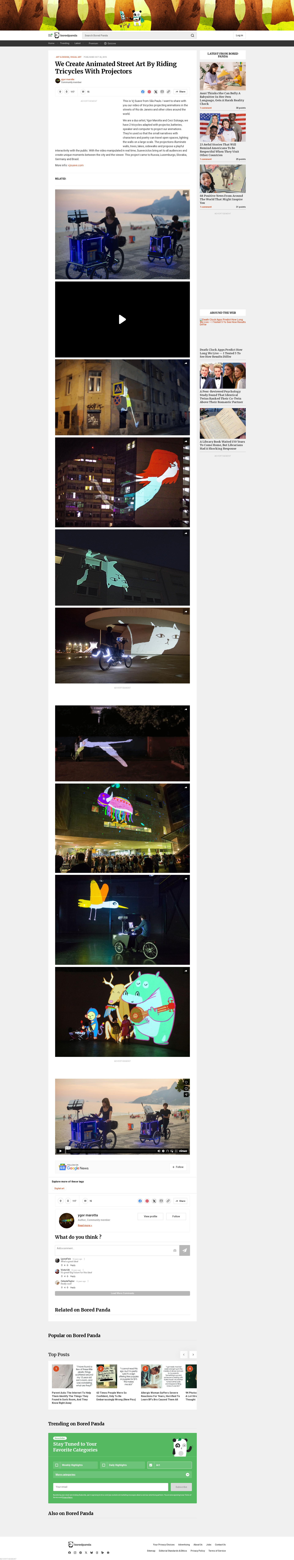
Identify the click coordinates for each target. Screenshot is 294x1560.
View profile (150, 1216)
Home (51, 43)
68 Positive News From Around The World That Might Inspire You (221, 199)
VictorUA (65, 1270)
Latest (78, 43)
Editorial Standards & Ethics (173, 1551)
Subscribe (181, 1487)
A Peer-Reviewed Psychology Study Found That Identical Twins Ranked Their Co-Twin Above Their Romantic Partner (221, 397)
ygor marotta (67, 79)
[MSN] (102, 1552)
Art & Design (62, 57)
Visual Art (75, 57)
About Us (198, 1544)
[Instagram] (75, 1552)
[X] (86, 1552)
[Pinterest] (80, 1552)
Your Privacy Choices (164, 1544)
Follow (176, 1216)
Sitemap (151, 1551)
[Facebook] (69, 1552)
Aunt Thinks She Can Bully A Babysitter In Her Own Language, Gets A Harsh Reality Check (222, 99)
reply (72, 1265)
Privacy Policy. (67, 1497)
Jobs (208, 1544)
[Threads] (97, 1552)
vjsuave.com (76, 165)
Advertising (184, 1544)
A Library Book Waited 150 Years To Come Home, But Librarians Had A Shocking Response (222, 445)
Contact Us (220, 1544)
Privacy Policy (198, 1551)
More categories (65, 1474)
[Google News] (108, 1552)
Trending (64, 43)
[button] (184, 1354)
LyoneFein (66, 1259)
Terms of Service (217, 1551)
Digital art (59, 1188)
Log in (239, 35)
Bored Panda (79, 1545)
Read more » (85, 1225)
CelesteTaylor (68, 1281)
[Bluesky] (91, 1552)
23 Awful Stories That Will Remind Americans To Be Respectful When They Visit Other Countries (219, 150)
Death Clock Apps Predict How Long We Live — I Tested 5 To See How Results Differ (221, 353)
